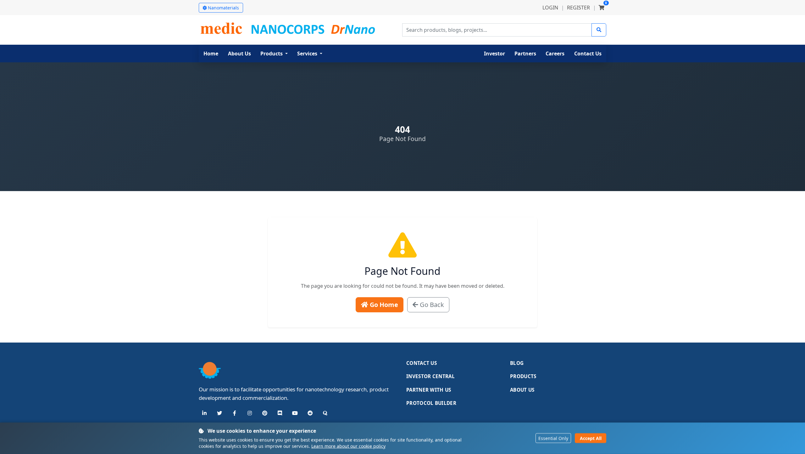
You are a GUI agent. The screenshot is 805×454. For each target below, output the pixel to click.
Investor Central (430, 376)
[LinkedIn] (204, 413)
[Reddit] (310, 413)
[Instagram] (249, 413)
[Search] (598, 30)
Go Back (431, 304)
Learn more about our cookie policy (348, 446)
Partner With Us (428, 390)
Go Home (383, 304)
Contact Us (421, 363)
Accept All (591, 438)
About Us (522, 390)
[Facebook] (234, 413)
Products (523, 376)
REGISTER (578, 7)
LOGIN (550, 7)
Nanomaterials (223, 8)
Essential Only (553, 438)
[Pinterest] (264, 413)
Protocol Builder (431, 403)
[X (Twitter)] (219, 413)
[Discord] (280, 413)
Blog (517, 363)
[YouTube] (295, 413)
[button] (274, 53)
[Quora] (325, 413)
